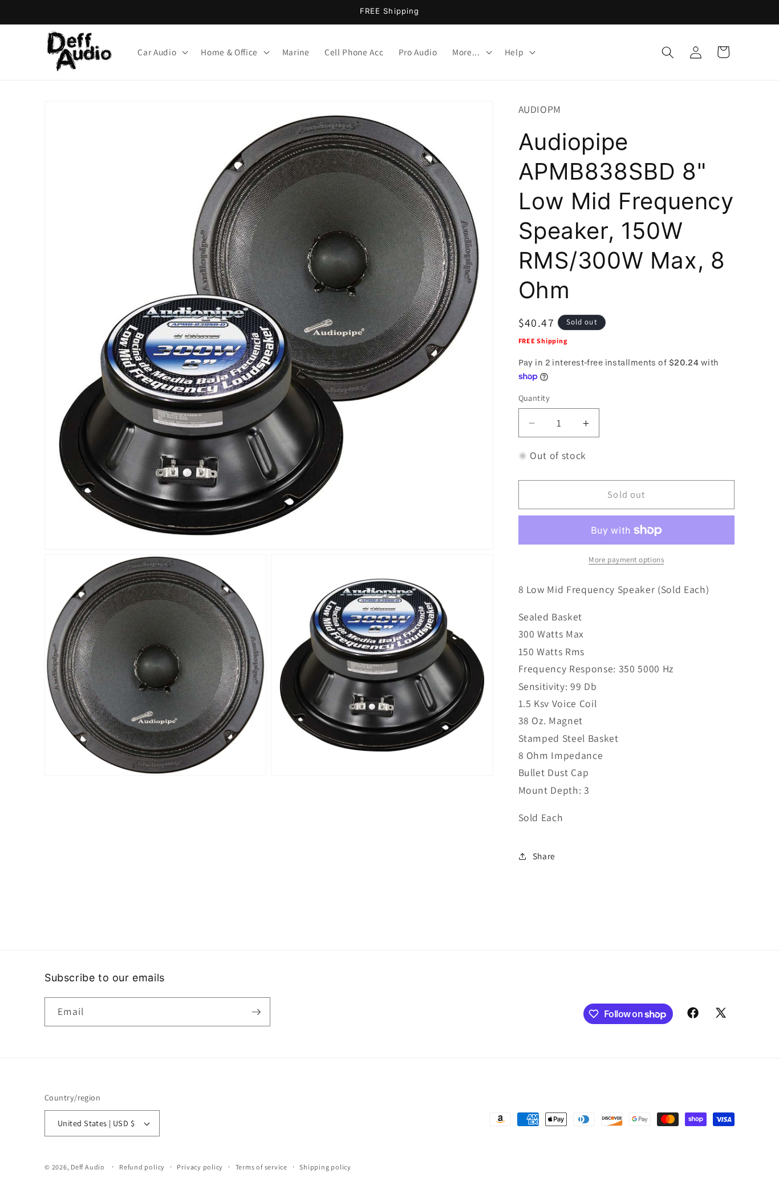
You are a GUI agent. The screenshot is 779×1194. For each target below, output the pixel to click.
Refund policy (142, 1167)
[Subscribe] (256, 1012)
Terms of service (261, 1167)
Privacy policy (200, 1167)
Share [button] (544, 856)
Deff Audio (88, 1167)
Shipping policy (325, 1167)
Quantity (534, 398)
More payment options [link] (626, 560)
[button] (161, 52)
